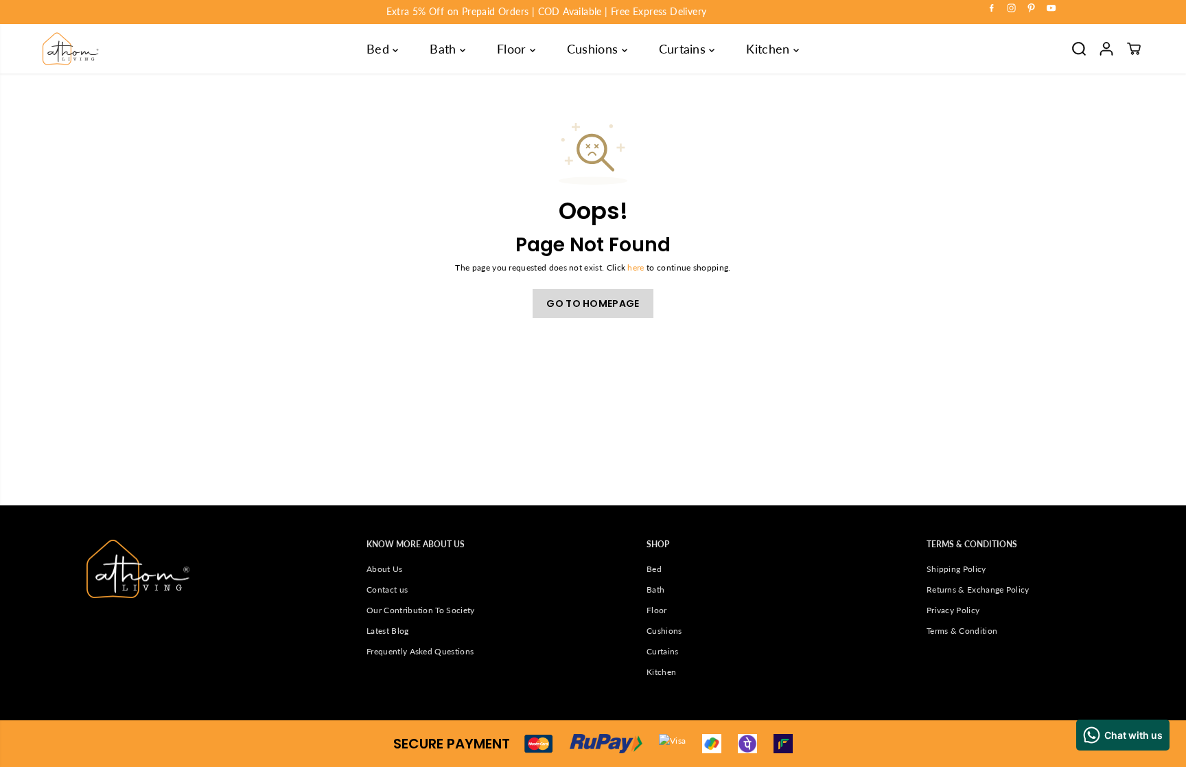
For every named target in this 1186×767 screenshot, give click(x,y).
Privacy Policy (953, 610)
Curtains (684, 48)
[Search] (1079, 48)
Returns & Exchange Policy (978, 589)
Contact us (387, 589)
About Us (385, 569)
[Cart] (1133, 48)
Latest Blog (387, 631)
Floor (513, 48)
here (635, 267)
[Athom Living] (71, 48)
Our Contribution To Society (420, 610)
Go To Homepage (592, 303)
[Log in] (1106, 48)
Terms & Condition (962, 631)
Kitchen (769, 48)
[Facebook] (992, 8)
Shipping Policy (956, 569)
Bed (380, 48)
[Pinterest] (1031, 8)
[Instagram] (1011, 8)
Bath (445, 48)
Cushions (594, 48)
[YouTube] (1051, 8)
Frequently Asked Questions (420, 651)
